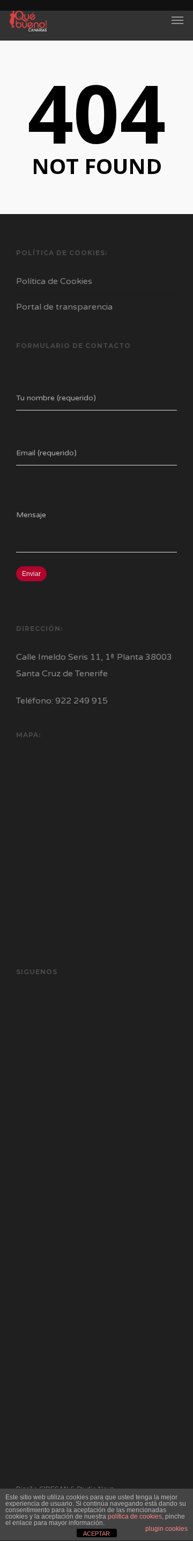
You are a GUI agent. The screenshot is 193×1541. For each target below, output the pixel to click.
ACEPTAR (96, 1533)
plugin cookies (166, 1528)
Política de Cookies (54, 281)
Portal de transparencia (64, 307)
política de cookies (135, 1516)
